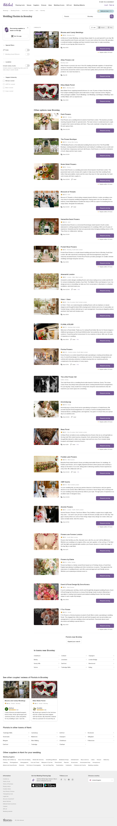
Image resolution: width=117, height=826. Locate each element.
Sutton (36, 667)
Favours (99, 759)
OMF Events (65, 482)
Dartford (63, 663)
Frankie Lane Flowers (69, 457)
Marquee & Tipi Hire (47, 762)
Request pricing (105, 49)
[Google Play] (50, 786)
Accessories (74, 762)
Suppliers (36, 5)
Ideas (50, 5)
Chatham (62, 744)
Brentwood (92, 663)
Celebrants (69, 765)
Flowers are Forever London (71, 534)
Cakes (93, 759)
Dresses (43, 5)
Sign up (111, 5)
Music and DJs (85, 759)
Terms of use (6, 781)
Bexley (36, 659)
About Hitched (7, 801)
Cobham (63, 656)
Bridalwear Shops (64, 759)
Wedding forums (59, 5)
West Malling (35, 740)
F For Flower (65, 609)
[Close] (28, 28)
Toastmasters (59, 765)
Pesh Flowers (66, 114)
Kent (37, 10)
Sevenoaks (6, 737)
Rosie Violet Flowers (68, 164)
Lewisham (64, 659)
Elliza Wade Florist (68, 85)
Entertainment (75, 759)
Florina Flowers (66, 349)
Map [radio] (111, 27)
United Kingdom (96, 780)
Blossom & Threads (68, 192)
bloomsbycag (66, 402)
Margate (5, 740)
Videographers (24, 762)
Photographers (14, 762)
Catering (5, 762)
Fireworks (21, 765)
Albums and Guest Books (10, 765)
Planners (66, 762)
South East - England (28, 10)
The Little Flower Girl (69, 377)
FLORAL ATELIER (67, 324)
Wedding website (7, 811)
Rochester (91, 733)
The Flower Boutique (69, 139)
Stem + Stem (66, 299)
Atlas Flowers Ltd (67, 60)
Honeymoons (96, 762)
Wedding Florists (15, 10)
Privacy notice (7, 786)
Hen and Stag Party (48, 765)
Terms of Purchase (8, 784)
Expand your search (74, 641)
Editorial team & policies (9, 804)
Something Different (51, 759)
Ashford (62, 733)
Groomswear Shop (85, 762)
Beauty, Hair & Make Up (9, 759)
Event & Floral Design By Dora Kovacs (75, 584)
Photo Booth (58, 762)
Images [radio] (103, 27)
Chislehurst (37, 656)
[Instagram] (72, 779)
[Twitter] (65, 779)
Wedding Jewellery (93, 765)
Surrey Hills (37, 663)
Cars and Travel (35, 762)
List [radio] (94, 27)
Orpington (92, 656)
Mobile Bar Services (38, 759)
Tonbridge (34, 744)
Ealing (90, 667)
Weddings (6, 10)
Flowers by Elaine (67, 559)
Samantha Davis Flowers (70, 219)
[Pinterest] (68, 779)
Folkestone (91, 740)
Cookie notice (7, 789)
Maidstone (34, 737)
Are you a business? (8, 799)
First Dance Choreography (34, 765)
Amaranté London (68, 274)
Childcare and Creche (80, 765)
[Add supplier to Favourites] (56, 33)
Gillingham (91, 737)
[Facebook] (61, 779)
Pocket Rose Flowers (69, 247)
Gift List (69, 5)
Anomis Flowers (67, 507)
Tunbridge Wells (66, 667)
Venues (29, 5)
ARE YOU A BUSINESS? (107, 2)
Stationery (106, 759)
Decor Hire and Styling (24, 759)
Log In (106, 5)
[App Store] (37, 786)
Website (79, 5)
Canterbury (34, 733)
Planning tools (20, 5)
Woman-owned (9, 81)
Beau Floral (65, 429)
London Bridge (93, 659)
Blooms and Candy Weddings (72, 32)
